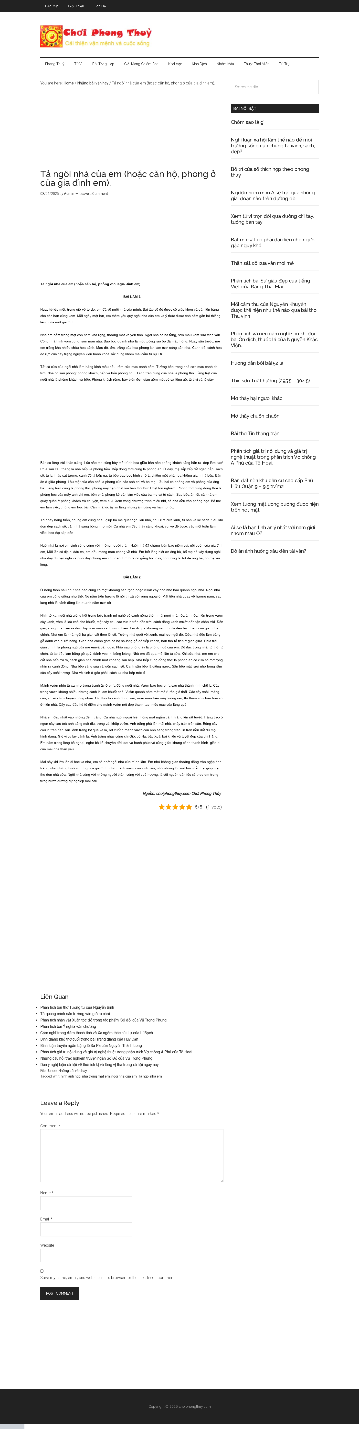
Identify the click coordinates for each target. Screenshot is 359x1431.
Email (46, 1219)
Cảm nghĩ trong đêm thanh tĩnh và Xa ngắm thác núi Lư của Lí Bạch (96, 1033)
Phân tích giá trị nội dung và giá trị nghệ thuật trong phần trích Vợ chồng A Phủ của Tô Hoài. (116, 1052)
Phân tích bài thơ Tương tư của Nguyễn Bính (77, 1007)
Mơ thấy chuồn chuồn (255, 416)
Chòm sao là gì (247, 122)
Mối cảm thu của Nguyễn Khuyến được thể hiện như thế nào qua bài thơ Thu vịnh (274, 310)
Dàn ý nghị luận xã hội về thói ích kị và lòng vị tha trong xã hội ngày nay (99, 1064)
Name (46, 1193)
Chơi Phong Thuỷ (179, 36)
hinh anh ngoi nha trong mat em (85, 1076)
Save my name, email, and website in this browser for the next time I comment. (107, 1277)
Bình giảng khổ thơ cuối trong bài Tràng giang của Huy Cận (89, 1039)
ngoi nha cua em (124, 1076)
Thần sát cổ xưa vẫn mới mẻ (262, 263)
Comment (50, 1126)
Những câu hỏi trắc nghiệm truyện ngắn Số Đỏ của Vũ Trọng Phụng (96, 1058)
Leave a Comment (94, 194)
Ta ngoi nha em (150, 1076)
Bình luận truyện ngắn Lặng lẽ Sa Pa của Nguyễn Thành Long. (91, 1045)
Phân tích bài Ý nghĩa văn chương (68, 1026)
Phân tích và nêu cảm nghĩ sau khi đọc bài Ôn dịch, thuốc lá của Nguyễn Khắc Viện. (274, 339)
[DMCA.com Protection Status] (12, 1427)
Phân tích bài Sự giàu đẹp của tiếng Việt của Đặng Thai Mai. (270, 284)
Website (47, 1245)
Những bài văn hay (73, 1071)
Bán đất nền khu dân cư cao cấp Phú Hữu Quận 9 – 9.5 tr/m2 (272, 483)
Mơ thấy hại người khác (256, 398)
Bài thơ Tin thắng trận (255, 433)
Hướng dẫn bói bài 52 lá (257, 363)
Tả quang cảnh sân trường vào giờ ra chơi (75, 1013)
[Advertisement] (131, 133)
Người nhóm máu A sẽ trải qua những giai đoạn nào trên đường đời (273, 195)
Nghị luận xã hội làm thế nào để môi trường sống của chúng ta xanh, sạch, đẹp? (273, 145)
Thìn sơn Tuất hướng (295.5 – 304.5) (270, 381)
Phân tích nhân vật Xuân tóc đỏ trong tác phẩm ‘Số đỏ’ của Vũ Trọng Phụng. (103, 1020)
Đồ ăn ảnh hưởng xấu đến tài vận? (268, 551)
